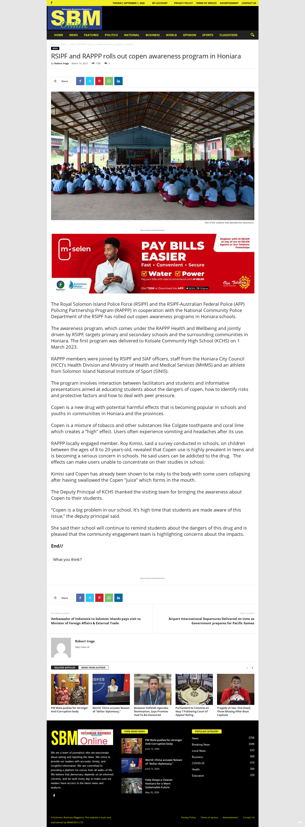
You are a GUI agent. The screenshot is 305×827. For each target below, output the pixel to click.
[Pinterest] (99, 81)
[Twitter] (90, 81)
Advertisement (229, 3)
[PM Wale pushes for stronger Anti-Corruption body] (69, 689)
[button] (252, 35)
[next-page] (252, 668)
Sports (207, 35)
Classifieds (229, 35)
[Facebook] (51, 3)
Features (91, 35)
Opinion (189, 35)
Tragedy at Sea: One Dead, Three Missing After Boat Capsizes (234, 711)
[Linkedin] (118, 81)
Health (196, 769)
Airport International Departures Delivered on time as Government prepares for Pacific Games (211, 621)
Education (198, 775)
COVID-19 (198, 763)
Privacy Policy (183, 3)
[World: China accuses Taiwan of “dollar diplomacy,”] (111, 689)
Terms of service (206, 3)
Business (153, 35)
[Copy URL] (128, 81)
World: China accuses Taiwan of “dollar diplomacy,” (111, 709)
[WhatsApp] (109, 81)
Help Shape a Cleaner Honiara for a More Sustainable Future (159, 783)
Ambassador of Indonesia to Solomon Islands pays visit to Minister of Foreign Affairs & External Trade (96, 621)
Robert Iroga (61, 63)
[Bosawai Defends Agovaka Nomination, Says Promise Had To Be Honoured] (152, 689)
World (171, 35)
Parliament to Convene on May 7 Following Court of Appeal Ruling (192, 711)
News (73, 35)
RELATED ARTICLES (64, 667)
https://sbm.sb (82, 647)
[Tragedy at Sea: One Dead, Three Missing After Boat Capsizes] (235, 689)
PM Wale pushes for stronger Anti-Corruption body (69, 709)
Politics (111, 35)
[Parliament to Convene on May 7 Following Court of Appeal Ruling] (194, 689)
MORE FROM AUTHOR (93, 667)
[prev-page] (247, 668)
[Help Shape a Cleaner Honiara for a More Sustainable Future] (131, 785)
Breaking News (201, 744)
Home (58, 35)
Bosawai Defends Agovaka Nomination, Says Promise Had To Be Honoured (151, 711)
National (131, 35)
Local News (199, 750)
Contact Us (249, 3)
